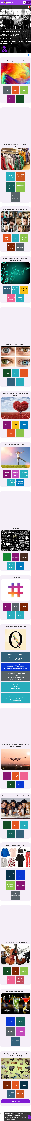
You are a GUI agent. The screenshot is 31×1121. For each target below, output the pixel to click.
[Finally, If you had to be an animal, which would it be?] (15, 1068)
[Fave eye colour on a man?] (15, 356)
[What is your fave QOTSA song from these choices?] (15, 273)
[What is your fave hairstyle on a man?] (15, 221)
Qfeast (3, 1113)
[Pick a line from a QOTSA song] (15, 639)
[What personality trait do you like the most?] (15, 408)
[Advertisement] (15, 125)
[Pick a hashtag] (15, 590)
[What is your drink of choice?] (15, 1004)
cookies (11, 1113)
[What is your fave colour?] (15, 73)
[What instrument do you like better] (15, 954)
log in (28, 2)
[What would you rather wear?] (15, 857)
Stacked (26, 55)
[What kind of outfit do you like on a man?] (15, 159)
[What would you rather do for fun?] (15, 457)
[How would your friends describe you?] (15, 808)
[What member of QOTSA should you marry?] (15, 19)
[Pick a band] (15, 540)
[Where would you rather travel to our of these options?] (15, 759)
